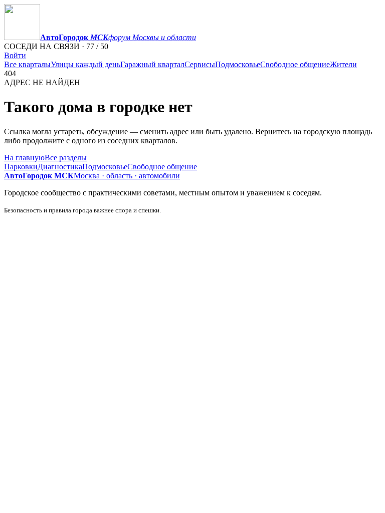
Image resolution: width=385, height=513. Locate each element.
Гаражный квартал (152, 64)
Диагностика (60, 166)
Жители (343, 64)
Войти (15, 55)
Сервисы (199, 64)
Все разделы (66, 157)
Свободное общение (295, 64)
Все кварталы (27, 64)
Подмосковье (237, 64)
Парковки (21, 166)
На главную (24, 157)
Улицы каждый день (85, 64)
